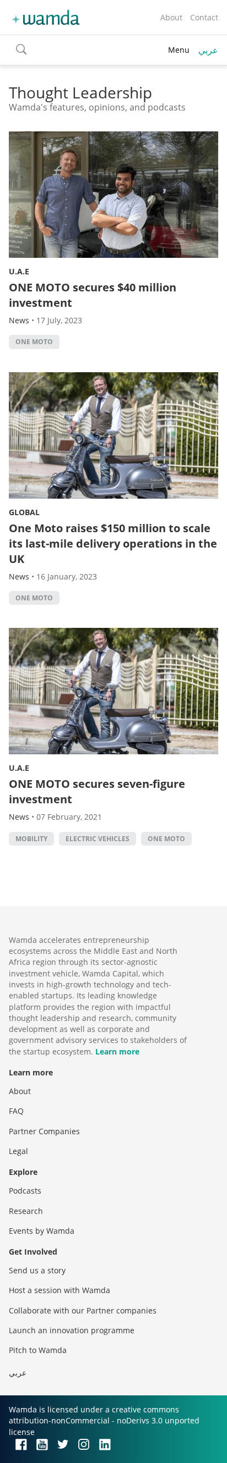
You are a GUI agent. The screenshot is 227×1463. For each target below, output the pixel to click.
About (171, 17)
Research (26, 1211)
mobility (31, 838)
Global (24, 512)
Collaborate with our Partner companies (82, 1310)
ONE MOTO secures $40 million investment (92, 295)
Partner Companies (44, 1131)
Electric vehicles (97, 838)
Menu (179, 50)
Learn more (117, 1051)
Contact (204, 17)
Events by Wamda (41, 1230)
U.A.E (19, 271)
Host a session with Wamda (59, 1290)
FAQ (16, 1111)
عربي (208, 50)
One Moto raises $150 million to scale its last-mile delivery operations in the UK (113, 543)
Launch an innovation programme (71, 1330)
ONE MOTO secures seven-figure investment (97, 791)
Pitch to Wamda (38, 1350)
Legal (18, 1151)
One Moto (34, 341)
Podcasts (25, 1190)
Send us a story (37, 1270)
